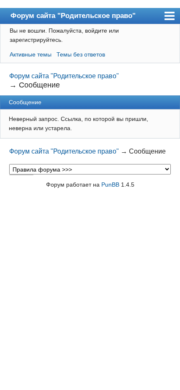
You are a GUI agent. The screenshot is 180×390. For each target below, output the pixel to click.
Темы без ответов (81, 54)
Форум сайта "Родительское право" (73, 15)
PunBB (110, 184)
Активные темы (30, 54)
